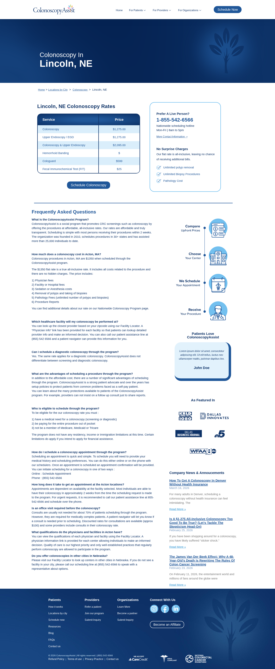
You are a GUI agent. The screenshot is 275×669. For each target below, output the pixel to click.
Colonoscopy (80, 89)
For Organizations (188, 10)
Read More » (177, 509)
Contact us (54, 646)
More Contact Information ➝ (171, 136)
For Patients (136, 10)
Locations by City (58, 89)
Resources (54, 626)
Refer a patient (93, 606)
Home (119, 10)
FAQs (51, 639)
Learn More (123, 606)
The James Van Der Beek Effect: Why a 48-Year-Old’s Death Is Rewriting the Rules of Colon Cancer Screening (202, 560)
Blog (51, 633)
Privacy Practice (94, 659)
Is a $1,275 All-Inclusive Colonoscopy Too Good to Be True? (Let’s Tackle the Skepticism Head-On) (201, 522)
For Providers (160, 10)
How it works (55, 606)
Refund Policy (56, 659)
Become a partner (127, 613)
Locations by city (57, 613)
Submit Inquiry (93, 619)
